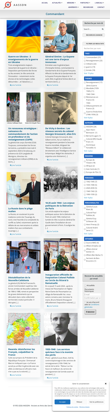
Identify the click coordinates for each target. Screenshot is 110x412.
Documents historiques (89, 290)
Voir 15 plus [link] (89, 73)
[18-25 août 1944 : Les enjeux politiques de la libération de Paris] (61, 182)
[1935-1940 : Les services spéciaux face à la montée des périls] (61, 329)
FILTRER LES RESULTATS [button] (95, 44)
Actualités (56, 3)
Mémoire (70, 3)
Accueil (45, 3)
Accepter (62, 402)
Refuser (79, 402)
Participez (84, 3)
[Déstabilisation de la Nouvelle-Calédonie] (23, 257)
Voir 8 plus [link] (88, 117)
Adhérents (72, 7)
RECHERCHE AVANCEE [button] (94, 35)
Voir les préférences (96, 402)
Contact (100, 7)
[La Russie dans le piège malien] (23, 188)
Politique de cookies (72, 407)
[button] (106, 384)
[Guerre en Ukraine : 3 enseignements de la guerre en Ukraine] (23, 36)
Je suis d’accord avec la (92, 304)
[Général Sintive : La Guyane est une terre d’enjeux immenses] (61, 36)
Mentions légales (84, 407)
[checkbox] (93, 57)
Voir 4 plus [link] (88, 197)
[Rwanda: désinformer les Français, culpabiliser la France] (23, 329)
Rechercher (88, 7)
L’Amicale (98, 3)
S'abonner (90, 312)
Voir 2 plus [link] (88, 151)
